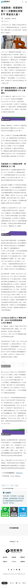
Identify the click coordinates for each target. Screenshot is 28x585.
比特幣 (3, 485)
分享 (25, 583)
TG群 (12, 583)
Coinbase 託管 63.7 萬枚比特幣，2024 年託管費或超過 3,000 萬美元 (13, 581)
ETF (8, 485)
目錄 (4, 583)
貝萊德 (16, 485)
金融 (2, 21)
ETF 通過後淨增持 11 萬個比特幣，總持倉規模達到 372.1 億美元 (13, 574)
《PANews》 (19, 473)
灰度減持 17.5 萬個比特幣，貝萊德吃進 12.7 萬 (13, 577)
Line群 (18, 583)
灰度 (12, 485)
